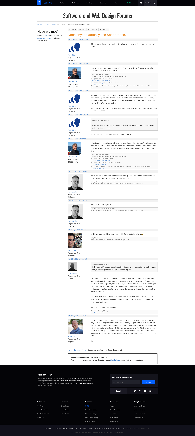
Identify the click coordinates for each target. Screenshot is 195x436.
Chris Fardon (72, 273)
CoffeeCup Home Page (60, 428)
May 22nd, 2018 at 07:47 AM (78, 91)
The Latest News (42, 410)
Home (39, 25)
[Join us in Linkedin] (150, 391)
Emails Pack (65, 406)
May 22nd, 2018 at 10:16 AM (77, 139)
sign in (45, 35)
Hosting (89, 3)
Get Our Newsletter (43, 414)
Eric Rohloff (72, 82)
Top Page (48, 428)
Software (75, 3)
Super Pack (65, 414)
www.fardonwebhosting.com (99, 313)
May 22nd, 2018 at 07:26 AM (78, 63)
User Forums (114, 418)
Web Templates (139, 406)
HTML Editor (130, 3)
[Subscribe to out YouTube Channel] (145, 391)
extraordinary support (83, 383)
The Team (40, 406)
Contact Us (40, 418)
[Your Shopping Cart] (141, 3)
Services (88, 402)
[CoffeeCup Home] (48, 3)
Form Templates (139, 414)
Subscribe (93, 29)
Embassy (113, 414)
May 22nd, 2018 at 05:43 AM (78, 39)
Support (103, 3)
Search (73, 29)
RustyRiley (72, 55)
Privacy (118, 428)
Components (138, 418)
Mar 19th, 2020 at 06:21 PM (77, 230)
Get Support (97, 428)
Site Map (125, 428)
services (77, 381)
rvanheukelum (73, 192)
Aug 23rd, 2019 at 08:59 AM (77, 171)
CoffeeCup (41, 402)
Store (117, 3)
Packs (62, 3)
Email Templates (139, 410)
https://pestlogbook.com (98, 84)
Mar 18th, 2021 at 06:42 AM (77, 316)
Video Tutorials (115, 410)
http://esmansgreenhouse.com (100, 80)
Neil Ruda (71, 336)
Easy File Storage (91, 414)
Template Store (140, 402)
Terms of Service (116, 432)
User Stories (114, 421)
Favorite (104, 29)
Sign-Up (148, 382)
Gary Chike (72, 250)
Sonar (53, 25)
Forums (46, 25)
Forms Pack (65, 410)
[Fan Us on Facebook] (140, 391)
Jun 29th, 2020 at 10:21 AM (77, 259)
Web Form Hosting (91, 418)
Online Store (73, 428)
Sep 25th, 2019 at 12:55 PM (77, 200)
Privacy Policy (104, 432)
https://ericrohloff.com (97, 88)
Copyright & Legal (108, 428)
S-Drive (87, 406)
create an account (44, 38)
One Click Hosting (91, 410)
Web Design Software (85, 428)
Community (114, 402)
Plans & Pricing (90, 421)
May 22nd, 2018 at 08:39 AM (78, 115)
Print (83, 29)
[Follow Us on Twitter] (134, 391)
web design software (63, 381)
